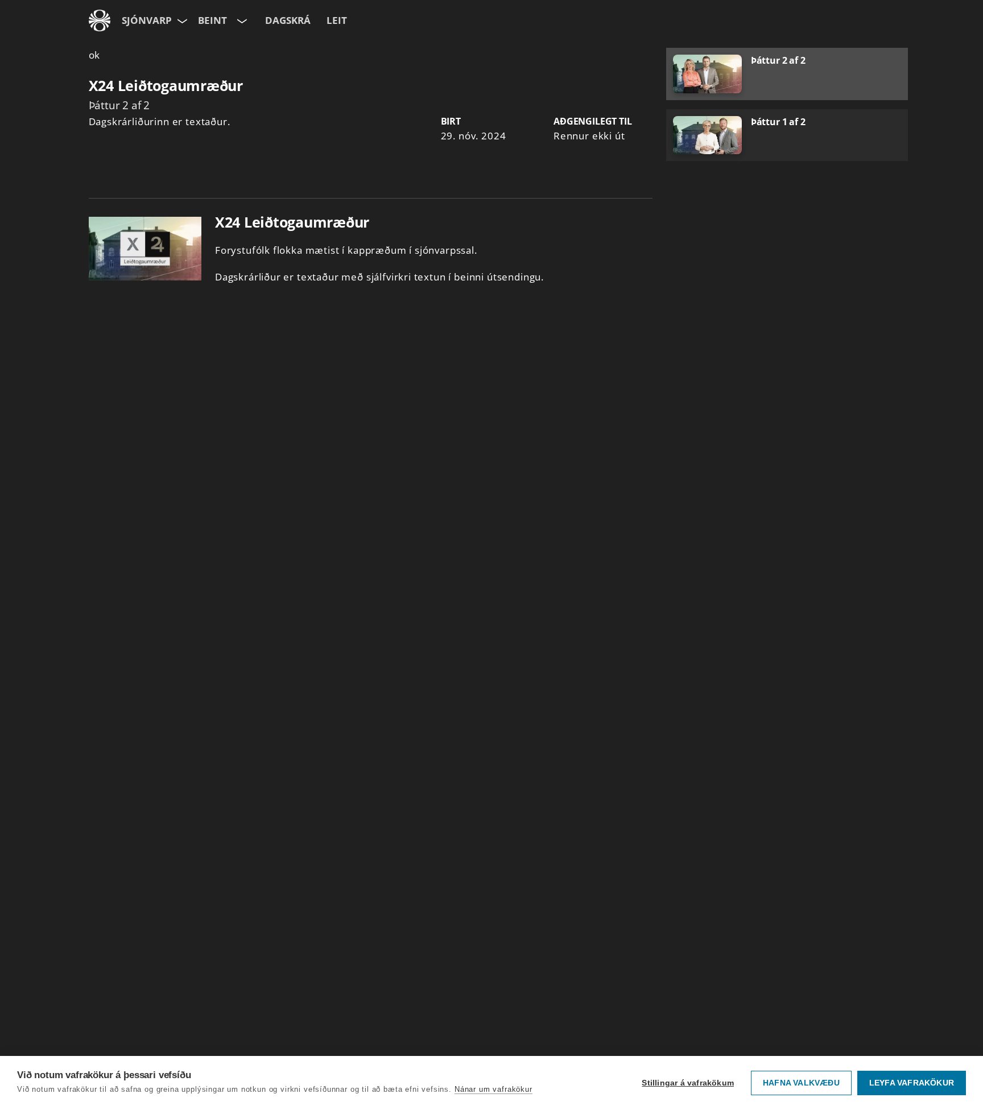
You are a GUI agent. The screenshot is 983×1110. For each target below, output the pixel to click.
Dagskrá (288, 20)
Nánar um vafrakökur (493, 1089)
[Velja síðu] (181, 20)
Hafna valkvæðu (801, 1083)
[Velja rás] (241, 20)
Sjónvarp (147, 20)
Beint (212, 20)
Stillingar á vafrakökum (688, 1083)
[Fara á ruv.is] (99, 20)
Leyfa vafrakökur (911, 1083)
